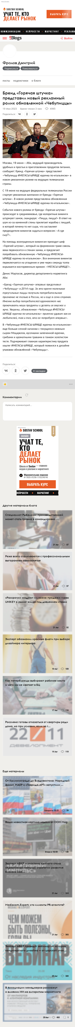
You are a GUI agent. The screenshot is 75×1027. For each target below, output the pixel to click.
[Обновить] (26, 395)
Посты (6, 80)
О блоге (36, 80)
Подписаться (11, 68)
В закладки (39, 371)
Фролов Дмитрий (19, 63)
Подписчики (20, 80)
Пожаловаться (30, 68)
